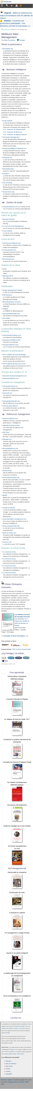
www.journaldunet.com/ (10, 345)
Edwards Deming (8, 219)
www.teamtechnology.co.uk (12, 335)
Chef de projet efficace (10, 406)
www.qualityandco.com (10, 448)
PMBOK (5, 309)
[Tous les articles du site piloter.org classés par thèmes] (21, 6)
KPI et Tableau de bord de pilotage (14, 354)
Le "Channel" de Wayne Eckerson (15, 134)
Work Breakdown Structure (12, 302)
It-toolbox (6, 173)
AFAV (5, 269)
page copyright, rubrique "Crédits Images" (15, 1053)
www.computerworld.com (11, 526)
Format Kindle (26, 649)
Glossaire (8, 1061)
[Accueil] (2, 29)
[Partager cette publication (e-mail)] (3, 658)
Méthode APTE (8, 276)
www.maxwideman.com (10, 378)
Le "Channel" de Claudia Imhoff (14, 129)
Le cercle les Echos (9, 552)
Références (7, 29)
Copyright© (9, 1074)
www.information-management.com (14, 519)
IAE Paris (6, 432)
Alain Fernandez (9, 40)
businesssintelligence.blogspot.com (14, 148)
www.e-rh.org (7, 470)
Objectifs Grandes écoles (11, 425)
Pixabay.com (12, 1049)
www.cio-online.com (9, 533)
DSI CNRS (6, 318)
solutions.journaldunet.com (12, 243)
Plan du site (9, 1066)
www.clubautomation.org (11, 477)
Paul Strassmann (8, 259)
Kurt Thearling (7, 183)
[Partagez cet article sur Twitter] (11, 658)
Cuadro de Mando (9, 508)
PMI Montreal (7, 295)
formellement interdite (19, 1026)
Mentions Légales (6, 1080)
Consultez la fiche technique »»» (15, 636)
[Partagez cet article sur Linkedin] (26, 658)
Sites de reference (11, 1063)
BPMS (5, 495)
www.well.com (7, 393)
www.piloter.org (8, 48)
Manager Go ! (7, 439)
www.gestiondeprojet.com (11, 313)
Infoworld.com (7, 157)
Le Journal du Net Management (13, 226)
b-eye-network (7, 121)
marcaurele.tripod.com (10, 386)
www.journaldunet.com (10, 206)
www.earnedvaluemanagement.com (15, 376)
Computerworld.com (9, 250)
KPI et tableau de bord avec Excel (14, 364)
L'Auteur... (8, 1071)
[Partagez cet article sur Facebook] (18, 658)
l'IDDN (8, 1032)
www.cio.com (7, 542)
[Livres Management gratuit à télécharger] (16, 6)
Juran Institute (7, 231)
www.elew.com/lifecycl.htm (11, 340)
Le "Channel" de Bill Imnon (13, 132)
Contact (8, 1068)
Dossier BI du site (9, 192)
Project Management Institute (12, 290)
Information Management (11, 137)
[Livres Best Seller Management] (11, 6)
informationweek (8, 169)
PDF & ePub (16, 649)
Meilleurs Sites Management (19, 29)
